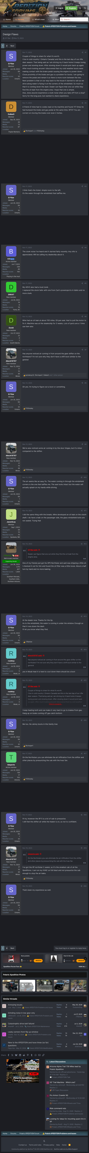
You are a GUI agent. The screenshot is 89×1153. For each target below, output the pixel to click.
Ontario (17, 79)
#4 (86, 247)
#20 (85, 886)
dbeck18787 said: (35, 655)
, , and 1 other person (44, 375)
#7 (86, 350)
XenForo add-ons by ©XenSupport (66, 1149)
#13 (85, 616)
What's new (40, 19)
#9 (86, 444)
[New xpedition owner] (10, 986)
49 (19, 269)
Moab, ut (16, 673)
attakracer (78, 1046)
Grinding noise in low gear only (21, 1013)
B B (81, 1035)
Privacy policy (49, 1145)
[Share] (82, 52)
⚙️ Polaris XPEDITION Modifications (40, 1048)
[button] (80, 8)
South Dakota (15, 343)
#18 (85, 815)
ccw (9, 1007)
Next (12, 46)
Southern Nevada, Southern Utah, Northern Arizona (13, 579)
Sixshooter (68, 960)
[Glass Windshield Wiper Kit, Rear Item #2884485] (27, 986)
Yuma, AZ (16, 310)
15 (19, 532)
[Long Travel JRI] (61, 986)
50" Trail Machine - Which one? (62, 1082)
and (35, 131)
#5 (86, 283)
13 (19, 124)
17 (19, 775)
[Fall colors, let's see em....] (79, 986)
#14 (85, 649)
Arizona (17, 780)
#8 (86, 383)
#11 (85, 510)
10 (19, 371)
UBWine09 (12, 1016)
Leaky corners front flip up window (23, 1032)
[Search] (84, 8)
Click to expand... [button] (55, 704)
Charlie (10, 1034)
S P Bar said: (33, 550)
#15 (85, 680)
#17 (85, 753)
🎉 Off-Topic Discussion (59, 1090)
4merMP (11, 1026)
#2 (86, 103)
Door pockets (25, 956)
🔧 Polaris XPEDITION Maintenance (37, 1026)
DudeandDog (77, 1007)
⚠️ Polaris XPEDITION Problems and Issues (37, 1007)
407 (18, 569)
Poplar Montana (14, 132)
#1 (86, 52)
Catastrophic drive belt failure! (21, 1024)
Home (8, 19)
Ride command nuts (58, 1108)
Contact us (23, 1145)
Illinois (18, 376)
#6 (86, 316)
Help (58, 1145)
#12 (85, 544)
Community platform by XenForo (32, 1149)
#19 (85, 848)
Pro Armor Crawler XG (59, 1095)
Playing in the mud (13, 276)
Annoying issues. (15, 1005)
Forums (21, 19)
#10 (85, 477)
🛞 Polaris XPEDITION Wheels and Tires (65, 1103)
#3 (86, 186)
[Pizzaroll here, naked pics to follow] (44, 986)
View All (82, 966)
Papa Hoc (11, 1048)
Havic (24, 960)
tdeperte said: (33, 854)
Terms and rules (35, 1145)
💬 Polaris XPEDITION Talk (60, 1077)
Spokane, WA (15, 537)
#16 (85, 720)
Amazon (38, 960)
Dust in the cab (68, 956)
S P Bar (8, 38)
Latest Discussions (57, 1062)
